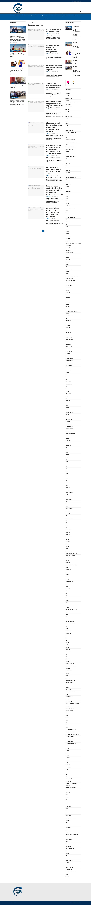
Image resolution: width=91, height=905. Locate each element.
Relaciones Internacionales (72, 703)
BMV (66, 165)
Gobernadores (69, 426)
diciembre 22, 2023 (54, 89)
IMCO (66, 459)
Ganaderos (68, 417)
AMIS (66, 118)
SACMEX (67, 713)
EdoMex (67, 330)
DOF (66, 323)
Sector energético (70, 739)
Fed (66, 379)
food (66, 405)
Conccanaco (68, 269)
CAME (66, 179)
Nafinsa (67, 579)
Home (29, 22)
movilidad (35, 22)
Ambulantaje (68, 116)
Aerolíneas (68, 96)
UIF (66, 855)
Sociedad (67, 792)
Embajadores (68, 337)
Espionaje (67, 353)
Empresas (67, 341)
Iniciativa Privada (69, 492)
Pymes (66, 694)
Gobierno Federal (69, 428)
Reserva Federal (69, 710)
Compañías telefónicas (71, 247)
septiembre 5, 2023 (54, 133)
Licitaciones (68, 536)
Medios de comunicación (71, 553)
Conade (67, 257)
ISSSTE (66, 525)
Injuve (66, 494)
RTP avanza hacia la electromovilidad (53, 31)
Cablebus (67, 172)
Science (67, 724)
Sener (66, 769)
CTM (66, 299)
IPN (66, 522)
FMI (66, 398)
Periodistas (68, 633)
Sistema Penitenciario (70, 787)
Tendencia (68, 820)
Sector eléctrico (69, 736)
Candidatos (68, 184)
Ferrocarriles (68, 384)
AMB (66, 114)
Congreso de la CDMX (70, 280)
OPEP (66, 605)
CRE (66, 294)
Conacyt (67, 254)
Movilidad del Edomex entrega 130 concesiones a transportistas (54, 48)
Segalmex (67, 757)
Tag (32, 22)
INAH (66, 473)
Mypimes (67, 572)
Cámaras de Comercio (70, 177)
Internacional (69, 508)
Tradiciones (68, 836)
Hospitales (68, 442)
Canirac (67, 186)
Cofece (67, 231)
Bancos (67, 151)
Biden (66, 161)
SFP (66, 771)
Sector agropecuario (70, 729)
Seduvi (67, 755)
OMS (66, 598)
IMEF (66, 464)
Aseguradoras (68, 135)
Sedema (67, 748)
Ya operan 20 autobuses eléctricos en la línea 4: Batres (53, 86)
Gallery (67, 414)
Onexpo (67, 600)
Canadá (67, 182)
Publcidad (67, 687)
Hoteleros (68, 445)
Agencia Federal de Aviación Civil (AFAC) (72, 103)
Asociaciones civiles (70, 139)
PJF (66, 640)
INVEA (66, 515)
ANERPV (67, 123)
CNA (66, 219)
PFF (66, 635)
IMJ (66, 466)
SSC (66, 801)
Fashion (67, 372)
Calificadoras (68, 175)
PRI (66, 656)
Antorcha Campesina (15, 50)
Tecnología (68, 815)
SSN (66, 803)
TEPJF (66, 822)
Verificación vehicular (70, 872)
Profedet (67, 675)
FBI (66, 377)
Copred (67, 290)
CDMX (12, 66)
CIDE (66, 215)
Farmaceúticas (69, 370)
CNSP (66, 226)
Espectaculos (68, 351)
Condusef (67, 271)
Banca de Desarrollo (70, 146)
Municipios (68, 569)
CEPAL (66, 210)
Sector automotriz (70, 731)
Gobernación (68, 424)
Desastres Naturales (70, 316)
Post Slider (68, 652)
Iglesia (67, 454)
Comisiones (68, 245)
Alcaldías (67, 109)
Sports (67, 796)
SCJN (66, 727)
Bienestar (67, 163)
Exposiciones (68, 365)
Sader (66, 715)
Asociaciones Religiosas (71, 142)
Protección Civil (69, 682)
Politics (67, 647)
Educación (68, 332)
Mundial (67, 567)
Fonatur (67, 403)
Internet (67, 511)
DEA (66, 309)
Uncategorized (69, 860)
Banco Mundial (69, 149)
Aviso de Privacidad (77, 903)
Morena (67, 560)
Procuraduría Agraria (70, 663)
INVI (66, 520)
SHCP (66, 774)
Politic (67, 642)
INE (66, 480)
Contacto (70, 903)
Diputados (68, 320)
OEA (66, 593)
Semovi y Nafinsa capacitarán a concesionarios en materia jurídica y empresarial (52, 212)
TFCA (66, 829)
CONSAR (67, 283)
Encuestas (68, 344)
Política (67, 645)
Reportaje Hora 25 (15, 15)
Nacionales (68, 576)
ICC (66, 447)
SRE (66, 799)
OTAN (66, 612)
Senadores (68, 767)
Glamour (67, 421)
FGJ (66, 386)
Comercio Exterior (70, 240)
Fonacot (67, 400)
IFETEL (66, 452)
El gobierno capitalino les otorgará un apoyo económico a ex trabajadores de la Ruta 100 (54, 127)
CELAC (66, 200)
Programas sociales (70, 680)
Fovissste (67, 407)
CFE (66, 212)
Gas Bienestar (68, 419)
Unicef (67, 865)
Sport (66, 794)
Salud (64, 15)
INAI (66, 475)
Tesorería (67, 825)
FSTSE (66, 410)
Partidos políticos (70, 623)
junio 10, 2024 (53, 53)
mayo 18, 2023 (53, 218)
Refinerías (67, 699)
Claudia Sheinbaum (70, 217)
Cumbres (67, 306)
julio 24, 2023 (53, 175)
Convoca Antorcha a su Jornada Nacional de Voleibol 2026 (17, 55)
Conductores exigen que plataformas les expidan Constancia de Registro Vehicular (54, 105)
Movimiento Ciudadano (71, 565)
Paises (66, 614)
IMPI (66, 468)
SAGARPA (67, 717)
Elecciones (68, 334)
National (67, 583)
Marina (67, 546)
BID (66, 158)
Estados (37, 15)
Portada (67, 649)
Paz (66, 626)
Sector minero (69, 741)
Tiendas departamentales (71, 834)
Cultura (45, 18)
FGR (66, 388)
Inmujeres (67, 501)
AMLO (66, 121)
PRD (66, 654)
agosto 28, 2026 (14, 42)
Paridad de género (69, 621)
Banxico (67, 153)
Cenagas (67, 205)
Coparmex (67, 287)
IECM (66, 450)
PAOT (66, 619)
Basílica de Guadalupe (70, 156)
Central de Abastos (70, 208)
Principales (68, 661)
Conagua (67, 259)
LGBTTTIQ (67, 532)
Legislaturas (44, 15)
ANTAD (67, 128)
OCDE (66, 591)
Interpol (67, 513)
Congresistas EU (69, 278)
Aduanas (67, 93)
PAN (66, 616)
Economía (58, 15)
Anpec (66, 125)
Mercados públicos (70, 555)
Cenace (67, 203)
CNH (66, 224)
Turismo (52, 15)
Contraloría (68, 285)
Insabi (66, 506)
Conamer (67, 262)
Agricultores (68, 106)
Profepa (67, 677)
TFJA (66, 832)
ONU (66, 602)
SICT (66, 776)
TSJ (66, 851)
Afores (67, 100)
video (66, 874)
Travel (67, 843)
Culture (67, 304)
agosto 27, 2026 (14, 74)
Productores (68, 670)
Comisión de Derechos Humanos (73, 243)
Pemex (66, 628)
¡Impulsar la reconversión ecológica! (76, 62)
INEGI (66, 482)
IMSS (66, 471)
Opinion (67, 607)
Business (67, 170)
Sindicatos (68, 781)
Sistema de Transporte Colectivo (71, 784)
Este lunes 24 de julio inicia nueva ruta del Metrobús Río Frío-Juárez (53, 170)
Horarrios (68, 440)
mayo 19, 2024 (53, 71)
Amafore (67, 111)
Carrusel (67, 193)
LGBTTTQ (67, 534)
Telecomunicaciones (70, 818)
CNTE (66, 229)
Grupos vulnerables (70, 433)
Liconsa (67, 539)
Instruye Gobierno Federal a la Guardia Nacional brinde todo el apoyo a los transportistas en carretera (76, 71)
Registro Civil (68, 701)
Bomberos (67, 168)
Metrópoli (30, 15)
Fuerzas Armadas (69, 412)
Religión (67, 706)
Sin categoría (68, 778)
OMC (66, 595)
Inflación (67, 487)
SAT (66, 722)
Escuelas (67, 348)
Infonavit (67, 489)
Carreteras (68, 191)
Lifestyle (67, 541)
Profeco (67, 673)
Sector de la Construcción (72, 734)
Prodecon (67, 668)
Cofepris (67, 233)
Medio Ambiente (69, 551)
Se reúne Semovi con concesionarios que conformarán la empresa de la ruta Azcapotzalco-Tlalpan (54, 149)
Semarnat (67, 764)
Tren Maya (68, 846)
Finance (67, 391)
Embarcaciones (69, 339)
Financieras (68, 393)
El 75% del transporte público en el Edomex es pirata (54, 68)
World (67, 876)
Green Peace (68, 431)
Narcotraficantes (70, 581)
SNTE (66, 789)
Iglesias (67, 457)
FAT (66, 374)
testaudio (68, 827)
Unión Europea (69, 867)
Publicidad (68, 689)
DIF (66, 318)
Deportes (76, 15)
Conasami (67, 266)
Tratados (67, 841)
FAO (66, 367)
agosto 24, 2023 (54, 155)
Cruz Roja (67, 297)
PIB (66, 637)
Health (67, 438)
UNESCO (67, 862)
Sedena (67, 750)
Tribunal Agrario (69, 848)
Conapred (67, 264)
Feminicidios (68, 381)
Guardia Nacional (15, 97)
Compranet (68, 250)
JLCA (66, 527)
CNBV (66, 222)
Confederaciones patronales (72, 276)
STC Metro (68, 806)
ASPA (66, 144)
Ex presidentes (69, 360)
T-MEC (66, 811)
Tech (66, 813)
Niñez (66, 586)
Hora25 (48, 33)
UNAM (66, 858)
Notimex (67, 588)
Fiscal (66, 395)
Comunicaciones (69, 252)
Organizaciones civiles (71, 609)
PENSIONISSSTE (68, 630)
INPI (66, 504)
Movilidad (67, 562)
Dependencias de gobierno (71, 311)
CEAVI (66, 198)
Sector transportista (71, 743)
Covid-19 (67, 292)
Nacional (24, 15)
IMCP (66, 461)
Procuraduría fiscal (70, 666)
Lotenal (67, 544)
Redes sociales (68, 696)
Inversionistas (69, 518)
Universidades (68, 869)
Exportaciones (69, 363)
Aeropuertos (68, 98)
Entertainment (69, 346)
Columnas (69, 15)
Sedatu (67, 746)
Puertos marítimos (70, 692)
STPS (66, 808)
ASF (66, 137)
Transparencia (69, 839)
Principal (67, 659)
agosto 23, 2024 (54, 33)
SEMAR (66, 762)
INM (66, 497)
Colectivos (68, 236)
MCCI (66, 548)
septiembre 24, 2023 (54, 109)
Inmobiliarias (68, 499)
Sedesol (67, 753)
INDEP (66, 478)
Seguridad (67, 760)
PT (66, 684)
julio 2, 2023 (53, 196)
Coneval (67, 273)
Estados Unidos (69, 358)
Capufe (67, 189)
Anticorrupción (69, 130)
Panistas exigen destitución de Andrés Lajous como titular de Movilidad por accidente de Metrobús (54, 190)
